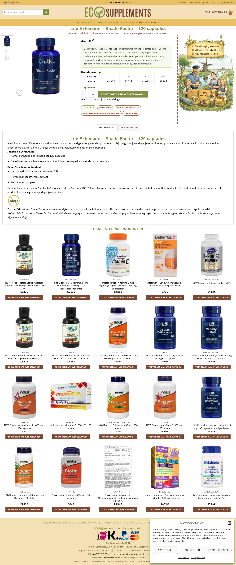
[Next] (71, 66)
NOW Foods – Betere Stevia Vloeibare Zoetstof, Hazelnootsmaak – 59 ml (71, 357)
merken (182, 2)
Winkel (84, 33)
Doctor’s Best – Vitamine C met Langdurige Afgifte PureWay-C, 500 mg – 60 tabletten (118, 285)
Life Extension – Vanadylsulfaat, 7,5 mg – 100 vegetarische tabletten (212, 357)
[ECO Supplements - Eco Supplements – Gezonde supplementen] (118, 12)
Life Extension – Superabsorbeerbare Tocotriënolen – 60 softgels (212, 496)
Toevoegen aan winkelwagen (123, 94)
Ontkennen (192, 550)
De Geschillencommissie (110, 558)
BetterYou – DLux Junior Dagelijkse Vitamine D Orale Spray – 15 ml (165, 284)
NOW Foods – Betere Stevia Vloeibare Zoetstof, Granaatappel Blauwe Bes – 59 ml (24, 285)
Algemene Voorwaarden (89, 522)
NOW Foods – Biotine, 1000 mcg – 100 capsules (71, 496)
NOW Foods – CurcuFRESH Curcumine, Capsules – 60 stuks (24, 496)
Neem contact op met (198, 2)
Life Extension (131, 113)
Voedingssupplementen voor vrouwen (145, 33)
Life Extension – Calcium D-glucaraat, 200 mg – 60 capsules (165, 357)
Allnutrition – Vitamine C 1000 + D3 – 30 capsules (71, 427)
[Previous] (20, 66)
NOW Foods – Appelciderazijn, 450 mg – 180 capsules (24, 427)
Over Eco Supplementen (222, 2)
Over (108, 522)
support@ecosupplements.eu (133, 554)
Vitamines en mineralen (108, 22)
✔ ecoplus (88, 107)
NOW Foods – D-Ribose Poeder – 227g (211, 282)
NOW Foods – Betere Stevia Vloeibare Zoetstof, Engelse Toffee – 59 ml (24, 357)
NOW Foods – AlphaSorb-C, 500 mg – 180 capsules (165, 427)
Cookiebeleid (183, 557)
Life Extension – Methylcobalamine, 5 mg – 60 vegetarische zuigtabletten (212, 427)
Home (72, 33)
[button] (229, 523)
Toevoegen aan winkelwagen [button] (24, 297)
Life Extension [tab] (129, 127)
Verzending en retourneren (58, 522)
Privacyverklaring (198, 557)
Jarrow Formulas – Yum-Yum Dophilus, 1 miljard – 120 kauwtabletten (164, 496)
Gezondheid (84, 22)
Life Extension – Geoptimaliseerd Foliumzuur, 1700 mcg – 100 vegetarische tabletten (71, 285)
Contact (117, 522)
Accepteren (166, 550)
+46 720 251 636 (100, 554)
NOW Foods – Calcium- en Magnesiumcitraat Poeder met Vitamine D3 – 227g (118, 497)
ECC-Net (142, 558)
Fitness (130, 22)
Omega (143, 22)
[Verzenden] (46, 12)
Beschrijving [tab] (106, 127)
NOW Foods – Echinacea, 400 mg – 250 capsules (118, 427)
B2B (126, 522)
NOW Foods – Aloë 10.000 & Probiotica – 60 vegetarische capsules (118, 357)
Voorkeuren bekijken (219, 550)
